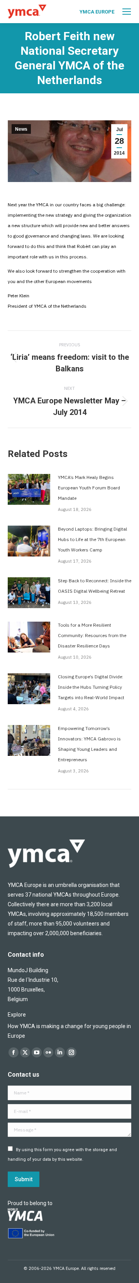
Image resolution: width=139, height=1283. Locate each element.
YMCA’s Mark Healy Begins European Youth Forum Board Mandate (89, 487)
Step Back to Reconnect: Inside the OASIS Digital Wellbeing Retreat (94, 586)
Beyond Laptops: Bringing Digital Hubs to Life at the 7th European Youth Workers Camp (92, 539)
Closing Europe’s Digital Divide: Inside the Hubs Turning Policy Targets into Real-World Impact (91, 687)
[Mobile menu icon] (126, 11)
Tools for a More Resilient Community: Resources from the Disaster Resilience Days (92, 635)
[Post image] (29, 489)
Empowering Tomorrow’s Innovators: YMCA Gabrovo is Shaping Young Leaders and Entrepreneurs (89, 743)
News (21, 129)
